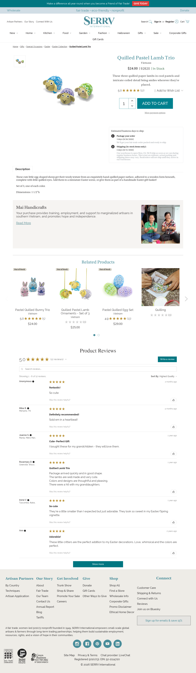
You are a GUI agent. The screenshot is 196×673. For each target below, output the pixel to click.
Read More (23, 223)
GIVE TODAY (141, 3)
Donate (87, 585)
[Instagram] (77, 644)
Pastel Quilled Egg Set (117, 310)
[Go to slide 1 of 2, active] (94, 335)
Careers (62, 601)
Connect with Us (147, 598)
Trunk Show (64, 585)
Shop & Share (65, 590)
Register (169, 21)
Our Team (42, 596)
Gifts (140, 33)
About (40, 585)
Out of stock (32, 291)
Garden (83, 33)
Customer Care (146, 587)
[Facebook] (87, 644)
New (12, 33)
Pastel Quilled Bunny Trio (32, 310)
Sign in (157, 21)
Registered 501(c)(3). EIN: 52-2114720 (97, 659)
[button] (65, 359)
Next (186, 299)
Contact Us (43, 601)
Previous (6, 299)
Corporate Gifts (177, 33)
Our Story (29, 21)
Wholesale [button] (13, 10)
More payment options (155, 113)
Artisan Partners (14, 21)
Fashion (102, 33)
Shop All (114, 585)
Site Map (69, 655)
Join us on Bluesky (148, 609)
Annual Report (45, 606)
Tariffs (40, 617)
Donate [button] (184, 10)
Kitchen (47, 33)
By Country (12, 585)
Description (22, 169)
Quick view (32, 283)
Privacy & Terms (87, 655)
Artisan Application (17, 596)
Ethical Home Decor (121, 612)
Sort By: (155, 376)
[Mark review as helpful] (173, 400)
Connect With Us (44, 21)
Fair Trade (42, 590)
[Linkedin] (117, 644)
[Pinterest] (97, 644)
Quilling (160, 310)
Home (29, 33)
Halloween (124, 33)
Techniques (12, 590)
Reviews (142, 603)
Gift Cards (98, 39)
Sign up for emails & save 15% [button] (163, 620)
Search (144, 21)
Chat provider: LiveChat (115, 655)
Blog (39, 612)
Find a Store (117, 590)
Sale (156, 33)
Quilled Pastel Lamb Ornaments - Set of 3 (75, 311)
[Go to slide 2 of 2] (99, 335)
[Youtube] (107, 644)
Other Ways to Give (95, 596)
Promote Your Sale (68, 596)
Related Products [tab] (98, 262)
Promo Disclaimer (120, 606)
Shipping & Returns (149, 593)
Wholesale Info (119, 596)
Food (65, 33)
